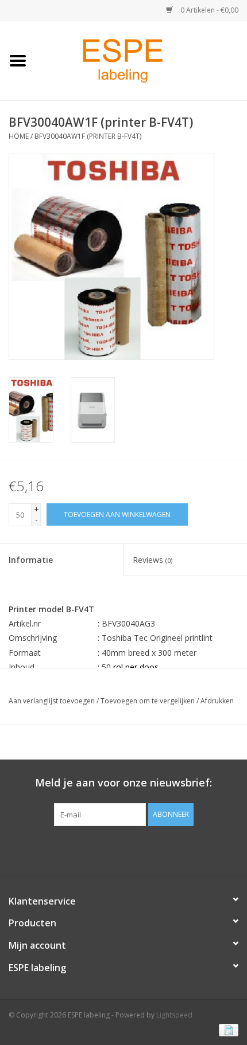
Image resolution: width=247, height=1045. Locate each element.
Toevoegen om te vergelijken (148, 701)
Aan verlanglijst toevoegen (52, 701)
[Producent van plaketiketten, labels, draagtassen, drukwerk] (141, 59)
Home (19, 136)
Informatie (31, 559)
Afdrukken (217, 701)
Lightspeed (174, 1015)
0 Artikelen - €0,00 (208, 10)
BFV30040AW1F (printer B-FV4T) (87, 136)
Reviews (152, 559)
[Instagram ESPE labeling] (144, 849)
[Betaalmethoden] (226, 1029)
